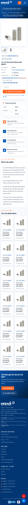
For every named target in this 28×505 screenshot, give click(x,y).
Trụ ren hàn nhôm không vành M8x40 (6, 234)
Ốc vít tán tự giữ (5, 434)
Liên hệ (2, 457)
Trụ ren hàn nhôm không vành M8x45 (19, 234)
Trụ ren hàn (6, 14)
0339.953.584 (11, 486)
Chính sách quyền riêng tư (7, 459)
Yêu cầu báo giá (7, 388)
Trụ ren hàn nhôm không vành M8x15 (19, 335)
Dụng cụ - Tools (5, 439)
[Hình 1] (4, 50)
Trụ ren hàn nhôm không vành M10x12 (6, 284)
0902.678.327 (11, 481)
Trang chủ (3, 12)
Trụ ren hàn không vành (12, 8)
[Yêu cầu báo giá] (19, 2)
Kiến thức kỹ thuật (5, 469)
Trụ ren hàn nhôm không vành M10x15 (19, 284)
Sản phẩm (3, 474)
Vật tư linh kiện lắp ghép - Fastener (17, 12)
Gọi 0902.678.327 (10, 393)
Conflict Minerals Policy (7, 462)
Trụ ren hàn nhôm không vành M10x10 (19, 259)
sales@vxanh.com (7, 492)
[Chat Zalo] (24, 501)
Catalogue (3, 451)
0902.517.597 (11, 483)
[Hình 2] (11, 50)
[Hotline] (24, 496)
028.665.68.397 (6, 489)
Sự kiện (3, 471)
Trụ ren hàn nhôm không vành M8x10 (19, 360)
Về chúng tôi (4, 454)
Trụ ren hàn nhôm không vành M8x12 (6, 360)
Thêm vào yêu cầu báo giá (15, 91)
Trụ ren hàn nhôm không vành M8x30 (6, 310)
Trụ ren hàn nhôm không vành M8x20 (6, 335)
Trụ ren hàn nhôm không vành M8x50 (6, 259)
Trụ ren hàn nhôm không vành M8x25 (19, 310)
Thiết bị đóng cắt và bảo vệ (7, 442)
